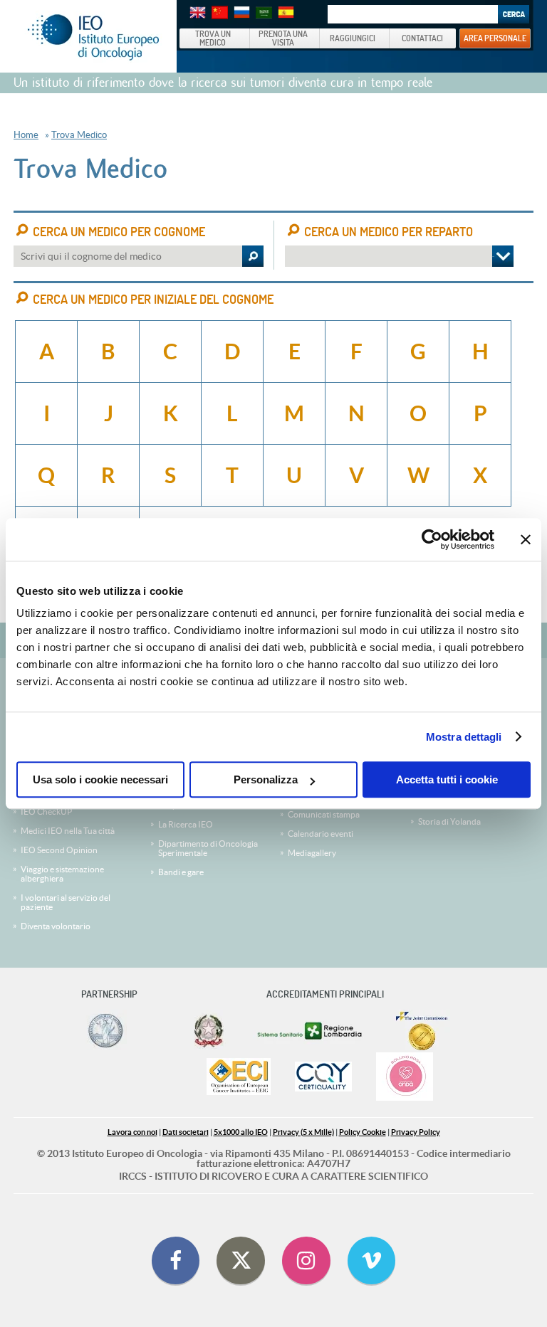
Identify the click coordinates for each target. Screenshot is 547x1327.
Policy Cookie (362, 1132)
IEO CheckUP (46, 811)
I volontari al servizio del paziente (65, 902)
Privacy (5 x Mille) (303, 1132)
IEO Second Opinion (59, 850)
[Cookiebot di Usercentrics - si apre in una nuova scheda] (432, 539)
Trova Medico (79, 134)
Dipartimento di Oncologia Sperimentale (208, 848)
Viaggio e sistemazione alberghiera (62, 874)
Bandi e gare (181, 872)
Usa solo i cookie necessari (100, 779)
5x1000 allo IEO (241, 1132)
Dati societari (185, 1132)
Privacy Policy (415, 1132)
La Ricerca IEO (185, 824)
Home (26, 134)
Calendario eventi (320, 833)
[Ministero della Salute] (208, 1031)
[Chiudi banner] (526, 539)
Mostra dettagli (464, 737)
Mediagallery (312, 852)
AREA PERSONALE (495, 38)
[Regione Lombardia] (311, 1031)
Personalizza (266, 779)
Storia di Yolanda (449, 821)
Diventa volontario (55, 926)
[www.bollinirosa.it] (404, 1077)
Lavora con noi (132, 1132)
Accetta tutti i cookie (447, 779)
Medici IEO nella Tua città (68, 830)
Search (513, 14)
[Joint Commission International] (421, 1031)
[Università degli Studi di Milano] (105, 1031)
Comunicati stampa (324, 814)
